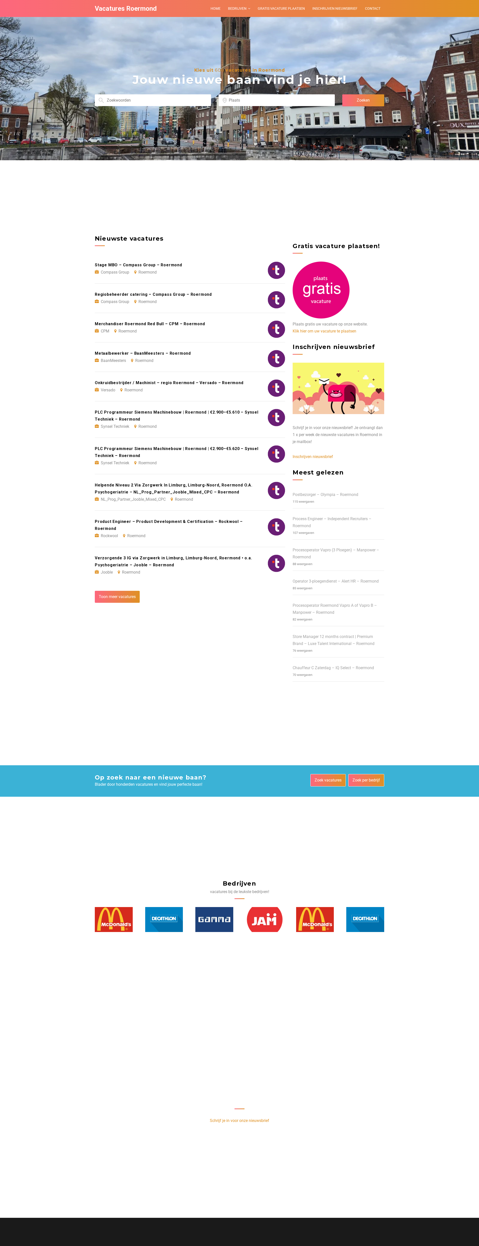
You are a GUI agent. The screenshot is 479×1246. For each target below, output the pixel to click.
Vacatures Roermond (126, 8)
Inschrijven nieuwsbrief (335, 8)
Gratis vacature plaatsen (281, 8)
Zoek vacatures (328, 780)
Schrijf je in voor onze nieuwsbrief (239, 1120)
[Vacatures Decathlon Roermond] (114, 919)
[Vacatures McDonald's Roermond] (265, 919)
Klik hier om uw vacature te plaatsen (324, 331)
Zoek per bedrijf (366, 780)
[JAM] (215, 919)
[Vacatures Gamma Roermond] (164, 919)
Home (216, 8)
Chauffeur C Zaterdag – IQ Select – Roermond (333, 667)
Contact (372, 8)
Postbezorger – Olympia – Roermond (325, 494)
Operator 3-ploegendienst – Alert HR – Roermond (336, 581)
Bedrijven (237, 8)
